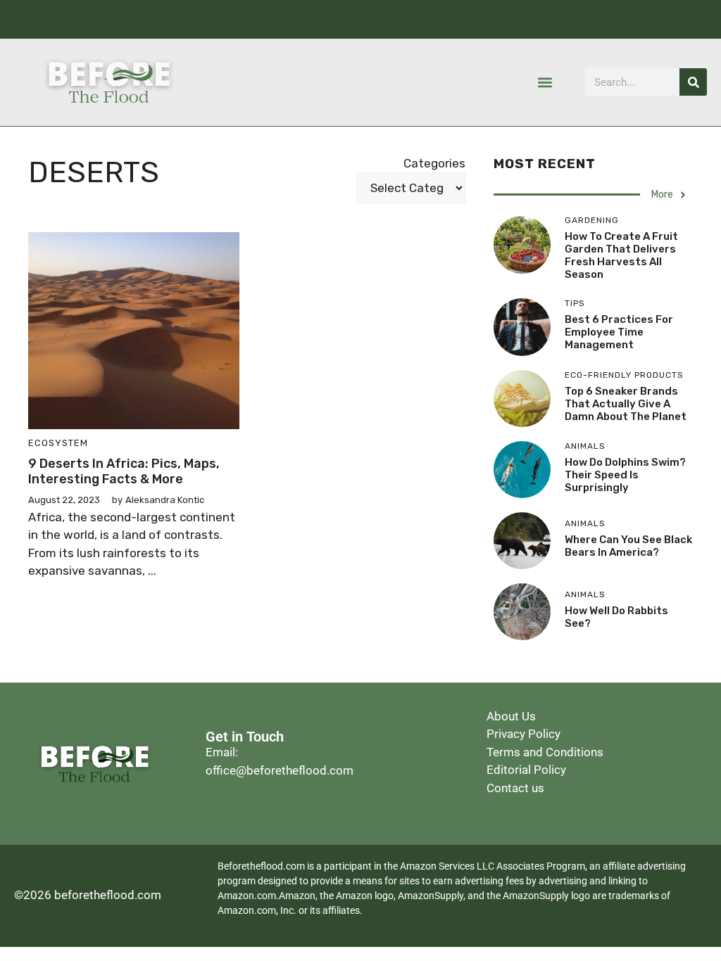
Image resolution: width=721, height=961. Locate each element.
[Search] (693, 82)
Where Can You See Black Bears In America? (628, 546)
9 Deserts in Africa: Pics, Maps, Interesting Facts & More (124, 471)
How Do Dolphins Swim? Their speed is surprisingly (625, 475)
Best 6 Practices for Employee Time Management (619, 332)
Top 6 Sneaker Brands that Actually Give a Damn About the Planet (625, 404)
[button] (545, 82)
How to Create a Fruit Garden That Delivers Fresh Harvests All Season (621, 255)
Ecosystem (58, 443)
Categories (434, 163)
